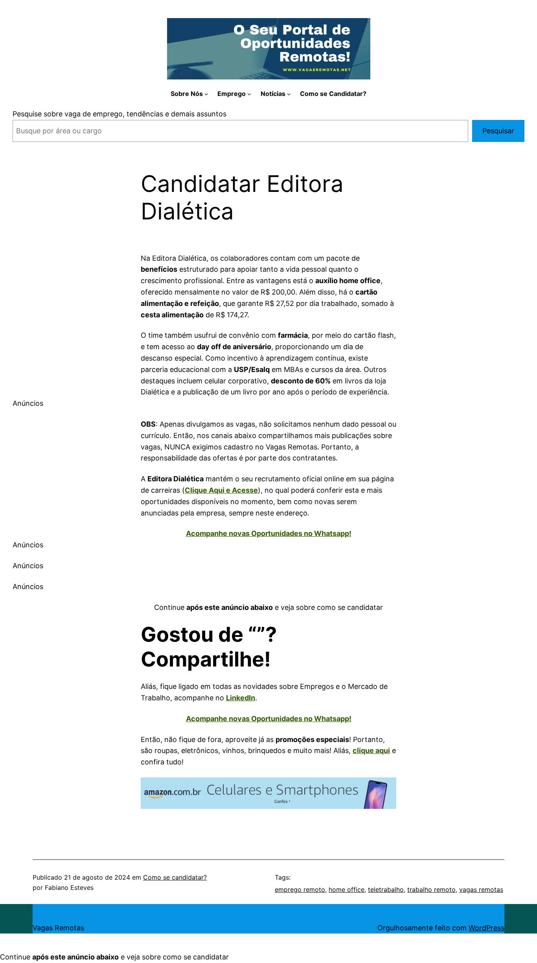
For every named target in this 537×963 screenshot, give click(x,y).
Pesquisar (498, 131)
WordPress (486, 928)
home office (346, 889)
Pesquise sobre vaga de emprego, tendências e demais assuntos (119, 114)
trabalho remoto (431, 889)
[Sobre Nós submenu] (206, 94)
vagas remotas (481, 889)
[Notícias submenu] (289, 94)
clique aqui (371, 750)
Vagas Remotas (58, 928)
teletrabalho (386, 889)
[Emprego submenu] (249, 94)
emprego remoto (300, 889)
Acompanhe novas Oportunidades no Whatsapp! (268, 533)
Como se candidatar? (175, 877)
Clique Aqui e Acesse (221, 490)
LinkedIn (240, 698)
